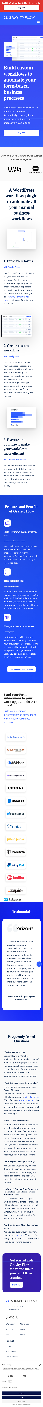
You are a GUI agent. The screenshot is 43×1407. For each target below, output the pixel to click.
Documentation (12, 1357)
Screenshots (11, 1351)
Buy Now (21, 133)
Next (39, 964)
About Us (9, 1329)
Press (8, 1334)
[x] (12, 1317)
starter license (26, 1101)
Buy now (21, 8)
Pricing (8, 1346)
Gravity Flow (19, 17)
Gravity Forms (32, 1097)
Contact (23, 1329)
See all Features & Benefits (21, 669)
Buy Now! (16, 1285)
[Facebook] (17, 1317)
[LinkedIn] (8, 1317)
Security (23, 1334)
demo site (19, 1235)
